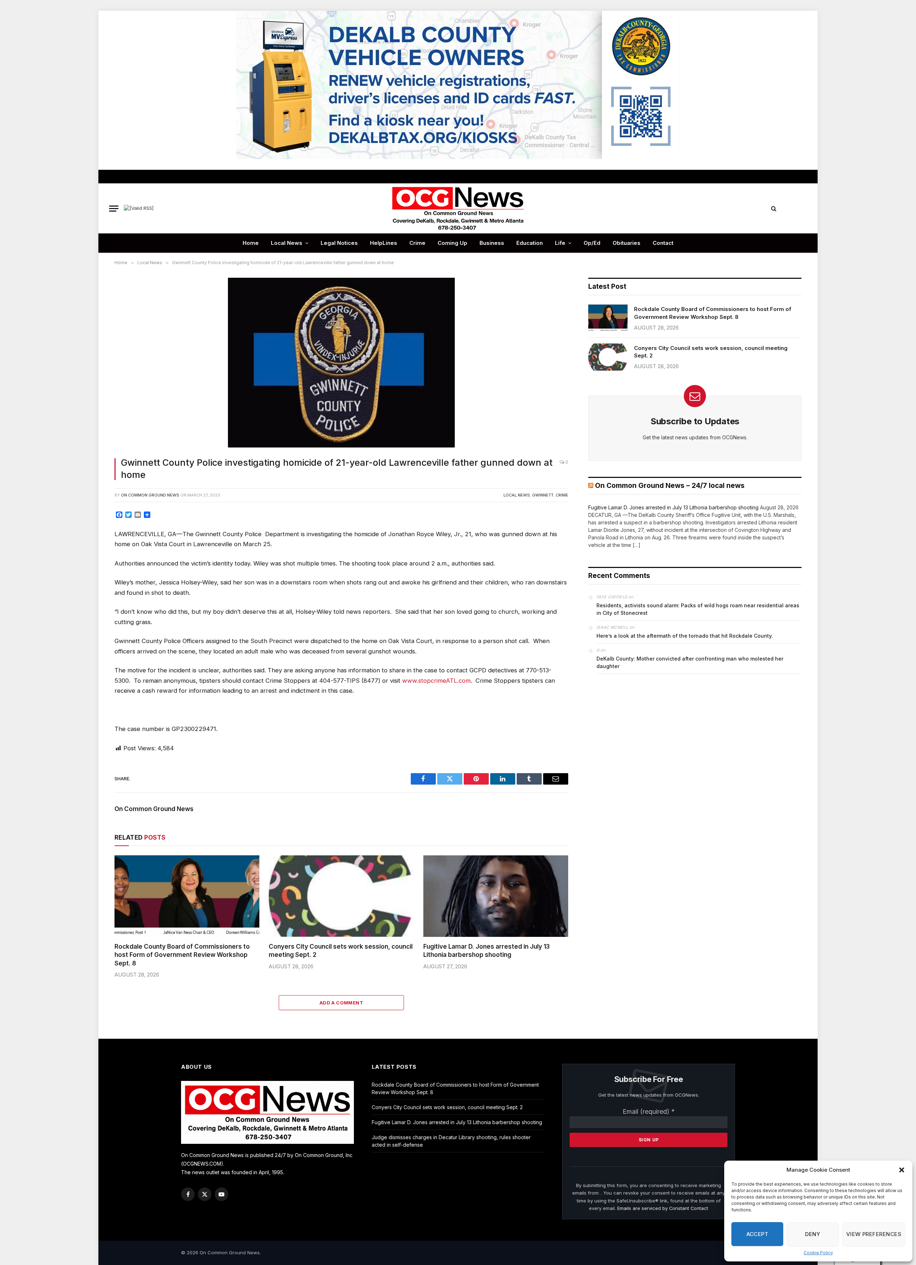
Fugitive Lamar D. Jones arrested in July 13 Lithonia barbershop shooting (486, 950)
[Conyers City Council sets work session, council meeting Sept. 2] (341, 896)
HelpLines (383, 242)
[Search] (774, 209)
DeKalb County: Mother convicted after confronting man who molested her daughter (689, 662)
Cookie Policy (818, 1252)
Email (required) (649, 1111)
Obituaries (626, 242)
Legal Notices (339, 242)
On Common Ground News (150, 495)
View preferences (873, 1234)
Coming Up (452, 242)
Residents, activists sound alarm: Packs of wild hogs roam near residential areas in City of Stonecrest (697, 609)
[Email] (90, 599)
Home (251, 242)
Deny (812, 1234)
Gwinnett (543, 495)
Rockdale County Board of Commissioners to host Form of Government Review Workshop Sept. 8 (182, 955)
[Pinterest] (90, 582)
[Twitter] (90, 550)
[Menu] (113, 209)
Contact (663, 242)
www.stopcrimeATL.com (436, 680)
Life (560, 242)
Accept (757, 1234)
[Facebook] (90, 534)
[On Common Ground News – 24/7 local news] (458, 208)
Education (529, 242)
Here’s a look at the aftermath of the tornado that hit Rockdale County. (684, 636)
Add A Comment (341, 1002)
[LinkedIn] (90, 566)
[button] (901, 1169)
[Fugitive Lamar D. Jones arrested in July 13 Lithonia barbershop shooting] (495, 896)
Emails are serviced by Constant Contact (662, 1208)
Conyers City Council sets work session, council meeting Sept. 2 (341, 950)
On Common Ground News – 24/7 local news (670, 485)
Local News (286, 242)
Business (491, 242)
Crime (417, 242)
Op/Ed (592, 242)
